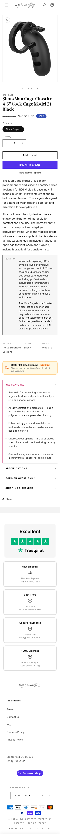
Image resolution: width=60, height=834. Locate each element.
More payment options (30, 172)
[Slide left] (22, 88)
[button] (6, 5)
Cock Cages (13, 129)
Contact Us (13, 716)
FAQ (9, 724)
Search (11, 709)
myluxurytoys (28, 819)
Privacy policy (18, 828)
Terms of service (44, 828)
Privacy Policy (15, 739)
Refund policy (37, 823)
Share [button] (9, 499)
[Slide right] (37, 88)
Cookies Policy (15, 732)
